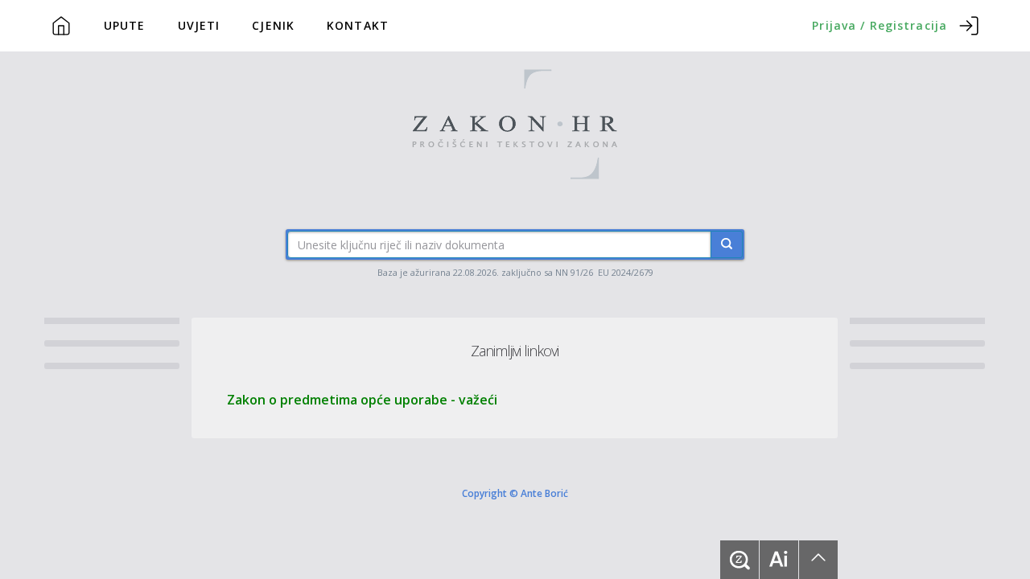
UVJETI (199, 25)
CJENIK (273, 25)
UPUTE (125, 25)
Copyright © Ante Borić (515, 492)
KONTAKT (358, 25)
